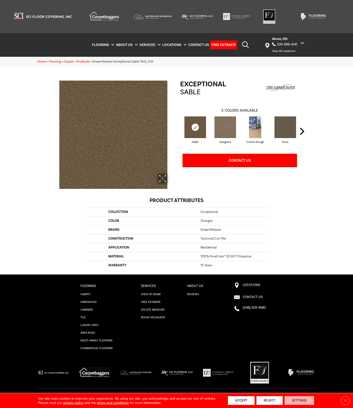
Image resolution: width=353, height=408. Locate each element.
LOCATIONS (251, 285)
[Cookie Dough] (255, 127)
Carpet (68, 61)
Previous (177, 131)
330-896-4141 (287, 44)
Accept (241, 400)
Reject (269, 400)
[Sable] (195, 127)
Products (83, 61)
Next (301, 131)
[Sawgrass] (225, 127)
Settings (299, 400)
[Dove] (285, 127)
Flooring (55, 61)
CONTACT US (253, 297)
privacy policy (73, 403)
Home (41, 61)
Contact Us (240, 160)
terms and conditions (113, 403)
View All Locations (283, 51)
